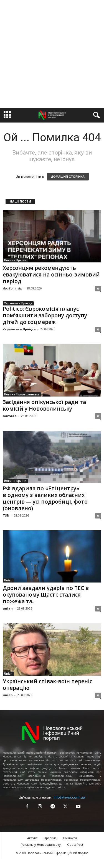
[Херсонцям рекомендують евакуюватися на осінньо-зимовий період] (52, 236)
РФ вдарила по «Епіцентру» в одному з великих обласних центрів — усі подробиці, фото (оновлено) (45, 498)
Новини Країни (15, 260)
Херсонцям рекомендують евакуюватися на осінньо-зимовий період (51, 274)
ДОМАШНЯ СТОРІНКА (68, 176)
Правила (50, 838)
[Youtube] (77, 807)
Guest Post (75, 844)
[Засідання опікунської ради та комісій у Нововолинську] (52, 370)
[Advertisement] (52, 54)
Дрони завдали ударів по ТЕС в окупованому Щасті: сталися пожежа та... (46, 594)
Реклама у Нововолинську (41, 844)
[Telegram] (52, 807)
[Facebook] (27, 807)
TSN (6, 515)
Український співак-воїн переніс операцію (47, 685)
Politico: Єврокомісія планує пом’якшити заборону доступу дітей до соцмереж (45, 315)
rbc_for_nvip (12, 288)
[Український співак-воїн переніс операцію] (52, 649)
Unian (8, 580)
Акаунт (32, 838)
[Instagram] (40, 807)
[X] (65, 807)
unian (8, 608)
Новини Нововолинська (22, 394)
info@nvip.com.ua (69, 797)
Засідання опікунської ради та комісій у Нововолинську (44, 405)
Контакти (70, 838)
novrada (10, 416)
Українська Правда (18, 303)
